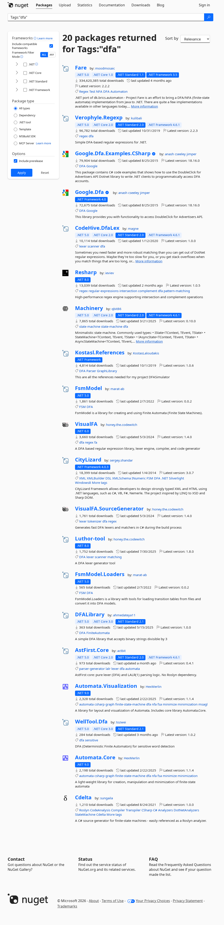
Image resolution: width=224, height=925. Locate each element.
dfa (91, 136)
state (82, 326)
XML (82, 478)
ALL (44, 54)
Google (91, 166)
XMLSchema (121, 478)
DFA (106, 91)
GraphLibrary (107, 371)
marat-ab (117, 389)
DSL (108, 478)
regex (83, 136)
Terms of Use (113, 900)
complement (147, 291)
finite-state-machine (130, 704)
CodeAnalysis (100, 810)
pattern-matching (177, 291)
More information (144, 106)
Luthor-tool (90, 538)
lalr (108, 668)
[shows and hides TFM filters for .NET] (17, 64)
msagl (203, 704)
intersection (128, 291)
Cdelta (83, 797)
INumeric (139, 478)
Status (85, 859)
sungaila (106, 798)
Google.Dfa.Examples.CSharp (112, 153)
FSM (82, 406)
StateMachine (85, 814)
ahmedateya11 (124, 615)
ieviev (109, 273)
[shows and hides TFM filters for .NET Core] (17, 73)
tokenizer (95, 521)
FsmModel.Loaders (99, 574)
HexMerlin (153, 686)
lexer (83, 246)
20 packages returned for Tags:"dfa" (109, 43)
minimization (188, 704)
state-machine (111, 326)
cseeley (181, 154)
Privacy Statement (188, 900)
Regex (83, 91)
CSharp (147, 810)
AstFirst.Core (92, 650)
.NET (164, 478)
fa (95, 442)
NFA (99, 91)
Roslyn (84, 810)
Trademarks (67, 906)
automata (132, 668)
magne (133, 228)
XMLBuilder (96, 478)
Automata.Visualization (106, 685)
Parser (91, 371)
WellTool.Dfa (91, 721)
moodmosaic (105, 68)
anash (170, 154)
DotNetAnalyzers (186, 810)
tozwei (121, 722)
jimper (191, 154)
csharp (99, 704)
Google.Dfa (89, 192)
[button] (35, 38)
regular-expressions (104, 291)
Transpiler (133, 810)
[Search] (208, 17)
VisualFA (86, 424)
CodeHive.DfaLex (97, 227)
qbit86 (116, 309)
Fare (81, 67)
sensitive (91, 740)
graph (109, 704)
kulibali (136, 118)
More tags (99, 482)
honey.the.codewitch (121, 424)
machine (93, 326)
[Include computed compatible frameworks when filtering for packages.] (51, 45)
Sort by (171, 38)
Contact (16, 859)
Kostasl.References (99, 352)
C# (155, 810)
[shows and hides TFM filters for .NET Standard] (17, 81)
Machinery (89, 308)
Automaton (119, 91)
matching (114, 557)
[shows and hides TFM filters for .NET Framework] (17, 90)
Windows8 (83, 482)
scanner (93, 246)
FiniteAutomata (98, 633)
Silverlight (176, 478)
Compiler (118, 810)
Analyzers (165, 810)
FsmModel (88, 388)
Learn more (44, 38)
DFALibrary (90, 614)
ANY (52, 54)
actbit (121, 650)
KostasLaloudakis (146, 353)
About (94, 900)
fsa (160, 704)
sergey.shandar (121, 460)
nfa (154, 704)
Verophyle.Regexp (98, 117)
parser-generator (92, 668)
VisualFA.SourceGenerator (109, 508)
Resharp (86, 272)
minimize (170, 704)
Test (92, 91)
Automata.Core (95, 757)
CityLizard (88, 459)
